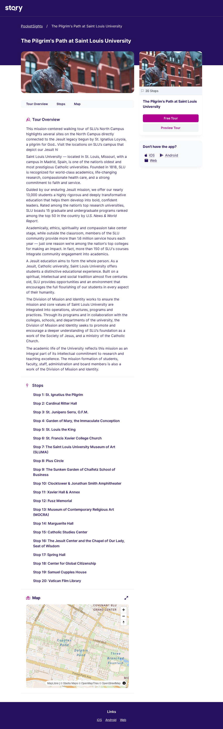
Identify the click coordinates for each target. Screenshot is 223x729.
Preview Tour (171, 128)
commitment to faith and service (53, 182)
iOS (99, 720)
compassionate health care (64, 177)
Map (77, 104)
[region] (77, 646)
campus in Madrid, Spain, (47, 162)
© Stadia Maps (69, 683)
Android (111, 720)
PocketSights (32, 26)
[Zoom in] (123, 610)
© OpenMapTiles (89, 683)
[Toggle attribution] (124, 683)
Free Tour (171, 118)
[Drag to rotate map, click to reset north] (123, 622)
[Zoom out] (123, 616)
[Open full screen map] (126, 598)
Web (123, 720)
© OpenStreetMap (110, 683)
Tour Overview (37, 104)
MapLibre (53, 683)
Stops (61, 104)
